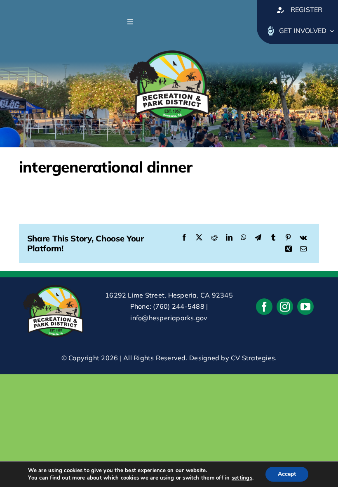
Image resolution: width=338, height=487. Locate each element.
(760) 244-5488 (178, 306)
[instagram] (285, 306)
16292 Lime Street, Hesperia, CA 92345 (169, 295)
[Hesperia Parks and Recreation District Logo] (169, 47)
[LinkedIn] (229, 238)
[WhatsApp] (244, 238)
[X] (199, 238)
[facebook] (264, 306)
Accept (287, 474)
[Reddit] (214, 238)
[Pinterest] (288, 238)
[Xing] (288, 249)
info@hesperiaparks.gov (168, 318)
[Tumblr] (273, 238)
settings (242, 478)
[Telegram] (258, 238)
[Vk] (303, 238)
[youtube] (305, 306)
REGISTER (307, 9)
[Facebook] (184, 238)
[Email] (303, 249)
